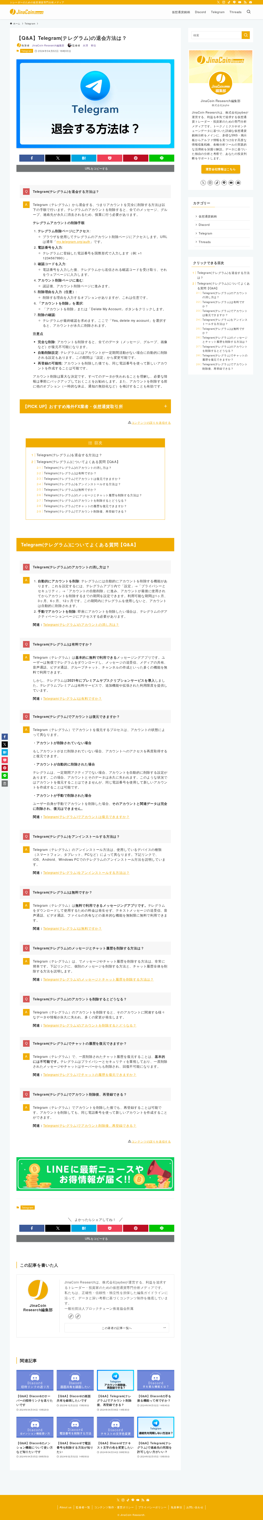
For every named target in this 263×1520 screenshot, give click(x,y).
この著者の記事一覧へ (117, 1328)
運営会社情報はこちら (221, 169)
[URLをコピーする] (5, 783)
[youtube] (239, 2)
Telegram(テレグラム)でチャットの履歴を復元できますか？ (85, 506)
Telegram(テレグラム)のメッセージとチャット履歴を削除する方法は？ (93, 495)
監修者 (84, 45)
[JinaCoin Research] (27, 12)
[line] (234, 2)
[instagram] (223, 2)
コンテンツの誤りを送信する (151, 422)
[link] (71, 1316)
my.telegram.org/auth (73, 241)
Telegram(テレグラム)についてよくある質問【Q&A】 (78, 461)
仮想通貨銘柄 (208, 216)
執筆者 (43, 45)
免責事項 (176, 1507)
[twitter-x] (218, 2)
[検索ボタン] (248, 12)
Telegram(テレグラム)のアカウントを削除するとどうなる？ (85, 500)
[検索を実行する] (246, 35)
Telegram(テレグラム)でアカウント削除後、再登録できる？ (85, 511)
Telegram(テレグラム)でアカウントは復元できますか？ (82, 478)
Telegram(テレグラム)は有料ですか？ (70, 473)
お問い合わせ (194, 1507)
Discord (204, 225)
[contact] (250, 2)
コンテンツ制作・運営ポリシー (114, 1507)
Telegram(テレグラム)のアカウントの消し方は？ (78, 467)
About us (66, 1507)
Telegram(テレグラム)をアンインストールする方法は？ (82, 484)
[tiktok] (229, 2)
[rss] (245, 2)
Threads (205, 242)
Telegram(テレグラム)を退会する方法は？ (69, 455)
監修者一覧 (83, 1507)
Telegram (26, 50)
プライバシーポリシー (152, 1507)
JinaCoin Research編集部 (38, 1307)
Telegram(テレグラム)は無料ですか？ (70, 489)
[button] (31, 158)
